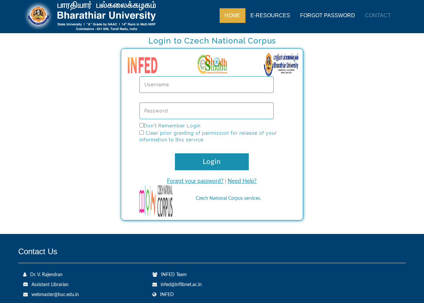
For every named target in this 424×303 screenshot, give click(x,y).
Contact (378, 15)
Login (212, 161)
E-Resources (270, 15)
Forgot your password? (195, 181)
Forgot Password (327, 15)
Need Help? (242, 181)
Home (232, 15)
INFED (167, 294)
